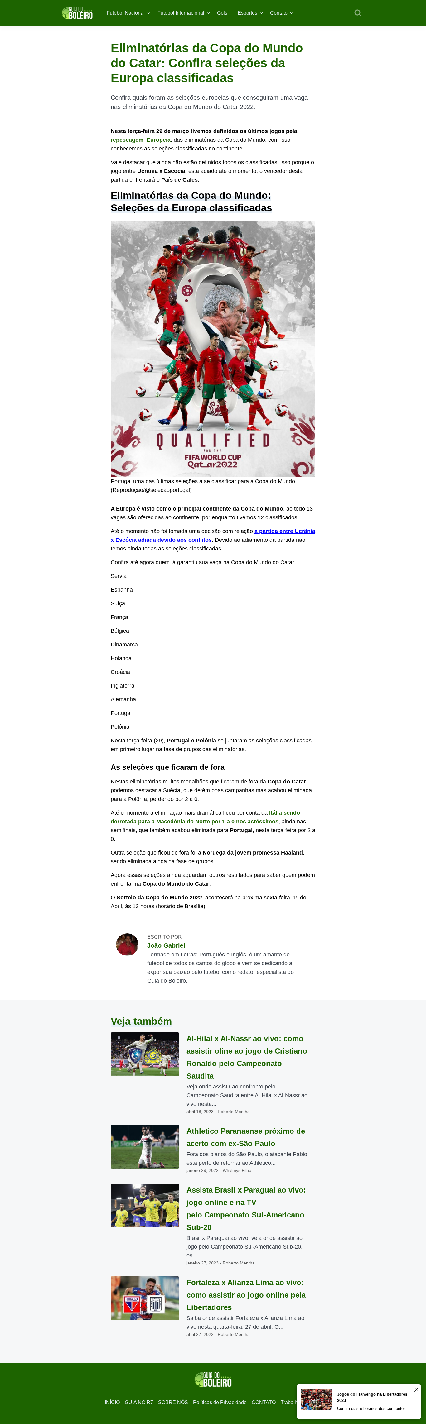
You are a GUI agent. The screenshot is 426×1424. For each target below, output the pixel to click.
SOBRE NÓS (173, 1402)
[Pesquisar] (357, 13)
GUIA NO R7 (139, 1402)
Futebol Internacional (180, 13)
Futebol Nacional (126, 13)
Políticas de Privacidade (220, 1402)
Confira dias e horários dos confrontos (371, 1408)
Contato (279, 13)
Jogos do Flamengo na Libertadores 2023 (372, 1397)
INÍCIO (112, 1402)
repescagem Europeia (141, 140)
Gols (222, 13)
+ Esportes (245, 13)
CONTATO (264, 1402)
